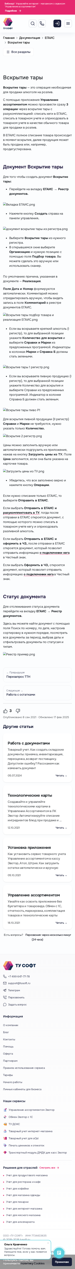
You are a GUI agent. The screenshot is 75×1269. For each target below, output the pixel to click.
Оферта (8, 1053)
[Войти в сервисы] (57, 25)
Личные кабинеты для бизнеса (22, 1089)
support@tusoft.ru (19, 983)
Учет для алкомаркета (20, 1222)
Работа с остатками (20, 693)
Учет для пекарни (17, 1202)
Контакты (9, 1039)
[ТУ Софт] (19, 965)
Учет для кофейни (17, 1188)
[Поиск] (33, 23)
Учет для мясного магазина (23, 1215)
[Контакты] (42, 25)
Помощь (8, 1046)
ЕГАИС (49, 38)
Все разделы (20, 52)
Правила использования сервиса (24, 1068)
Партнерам (10, 1060)
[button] (6, 710)
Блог (6, 1032)
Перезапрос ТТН (18, 675)
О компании (10, 1025)
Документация (29, 38)
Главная (9, 38)
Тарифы (8, 1075)
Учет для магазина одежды (23, 1195)
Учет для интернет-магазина (24, 1208)
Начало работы (12, 1082)
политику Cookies (32, 1263)
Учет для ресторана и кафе (23, 1182)
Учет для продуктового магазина (27, 1175)
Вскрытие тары (19, 42)
